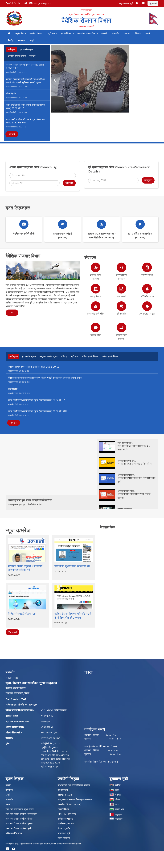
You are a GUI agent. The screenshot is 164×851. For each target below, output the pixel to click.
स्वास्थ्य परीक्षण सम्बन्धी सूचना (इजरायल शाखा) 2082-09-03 (25, 66)
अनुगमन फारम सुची (126, 3)
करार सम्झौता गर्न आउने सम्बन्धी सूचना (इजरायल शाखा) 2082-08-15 (25, 106)
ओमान (117, 799)
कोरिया (117, 785)
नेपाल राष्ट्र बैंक (64, 838)
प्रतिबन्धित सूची (64, 833)
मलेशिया (118, 794)
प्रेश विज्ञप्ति (11, 93)
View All (12, 632)
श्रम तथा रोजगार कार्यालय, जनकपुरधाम (21, 814)
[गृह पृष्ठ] (9, 33)
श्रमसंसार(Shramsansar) (69, 804)
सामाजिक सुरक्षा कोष (66, 823)
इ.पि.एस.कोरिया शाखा (14, 833)
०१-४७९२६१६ (47, 715)
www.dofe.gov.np (50, 738)
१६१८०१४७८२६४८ (49, 732)
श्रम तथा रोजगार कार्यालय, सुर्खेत (19, 828)
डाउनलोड (9, 799)
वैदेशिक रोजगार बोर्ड (65, 818)
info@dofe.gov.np (51, 743)
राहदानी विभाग (63, 809)
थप (12, 312)
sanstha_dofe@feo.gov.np (55, 758)
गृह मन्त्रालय (63, 789)
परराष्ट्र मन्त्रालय (65, 794)
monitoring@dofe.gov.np (55, 755)
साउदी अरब (119, 809)
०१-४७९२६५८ (47, 726)
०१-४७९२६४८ (47, 721)
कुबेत (117, 789)
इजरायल (118, 819)
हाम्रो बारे (9, 789)
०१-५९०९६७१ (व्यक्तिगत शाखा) (54, 710)
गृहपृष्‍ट (8, 785)
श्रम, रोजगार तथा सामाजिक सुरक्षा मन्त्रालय (75, 799)
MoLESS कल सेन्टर (67, 814)
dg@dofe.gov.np (50, 747)
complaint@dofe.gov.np (54, 751)
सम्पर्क (8, 794)
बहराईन (118, 815)
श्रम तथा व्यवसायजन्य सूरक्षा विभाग (19, 809)
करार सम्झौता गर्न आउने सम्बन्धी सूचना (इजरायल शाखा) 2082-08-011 (25, 121)
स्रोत (8, 804)
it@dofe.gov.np (49, 766)
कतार (117, 804)
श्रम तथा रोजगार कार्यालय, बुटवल (19, 823)
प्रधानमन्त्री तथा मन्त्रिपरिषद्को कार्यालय (74, 785)
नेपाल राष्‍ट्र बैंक (64, 828)
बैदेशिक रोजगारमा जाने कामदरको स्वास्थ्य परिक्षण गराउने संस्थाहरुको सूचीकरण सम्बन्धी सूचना (25, 81)
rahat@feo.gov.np (51, 762)
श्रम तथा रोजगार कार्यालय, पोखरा (19, 818)
